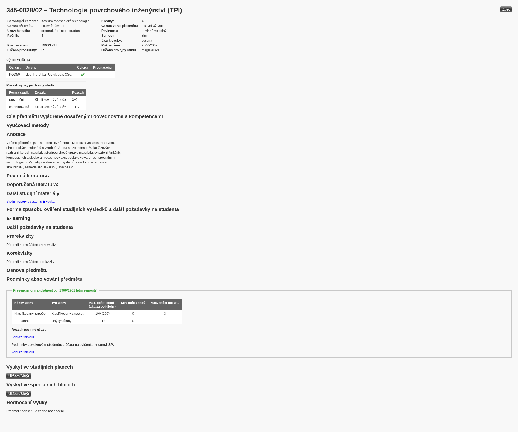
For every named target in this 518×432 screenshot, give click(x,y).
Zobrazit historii (23, 337)
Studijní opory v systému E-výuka (30, 201)
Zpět (506, 9)
